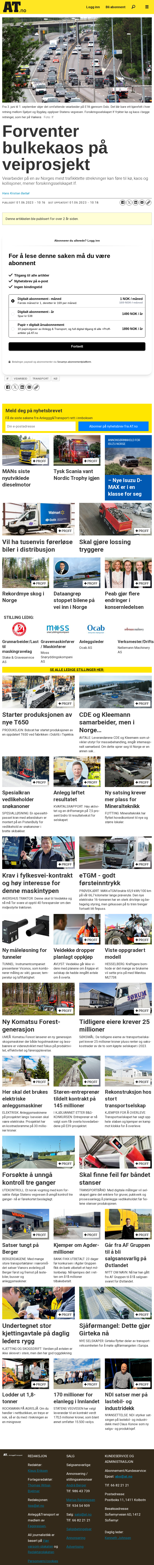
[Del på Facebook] (123, 203)
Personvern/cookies (43, 1561)
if (8, 378)
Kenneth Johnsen (118, 1538)
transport (40, 378)
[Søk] (133, 7)
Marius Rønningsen (80, 1500)
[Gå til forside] (42, 7)
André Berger (76, 1485)
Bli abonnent (116, 7)
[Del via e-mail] (142, 203)
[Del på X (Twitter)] (129, 203)
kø (56, 378)
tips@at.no (36, 1506)
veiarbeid (20, 378)
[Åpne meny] (147, 7)
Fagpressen (37, 1526)
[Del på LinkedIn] (136, 203)
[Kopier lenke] (148, 203)
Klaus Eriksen (38, 1471)
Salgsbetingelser (79, 1529)
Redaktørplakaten (41, 1552)
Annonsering (75, 1538)
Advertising (75, 1547)
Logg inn (93, 7)
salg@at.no (83, 1514)
